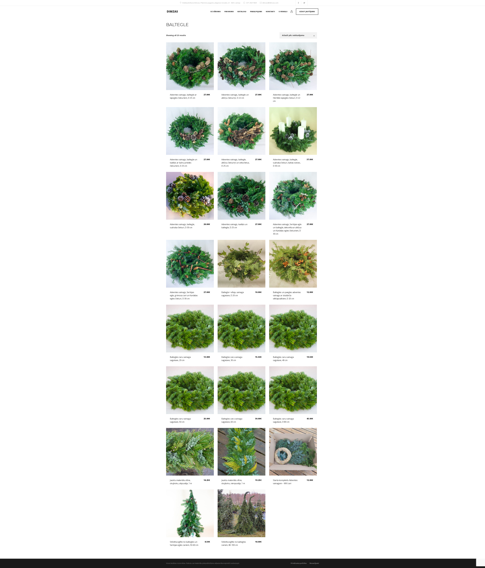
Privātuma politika (299, 563)
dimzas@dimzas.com (270, 3)
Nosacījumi (314, 563)
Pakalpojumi (256, 11)
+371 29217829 (251, 3)
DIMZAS (172, 11)
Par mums (229, 11)
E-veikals (283, 11)
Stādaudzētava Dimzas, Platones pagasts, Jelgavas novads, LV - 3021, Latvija (211, 3)
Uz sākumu (215, 11)
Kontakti (270, 11)
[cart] (291, 12)
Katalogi (241, 11)
